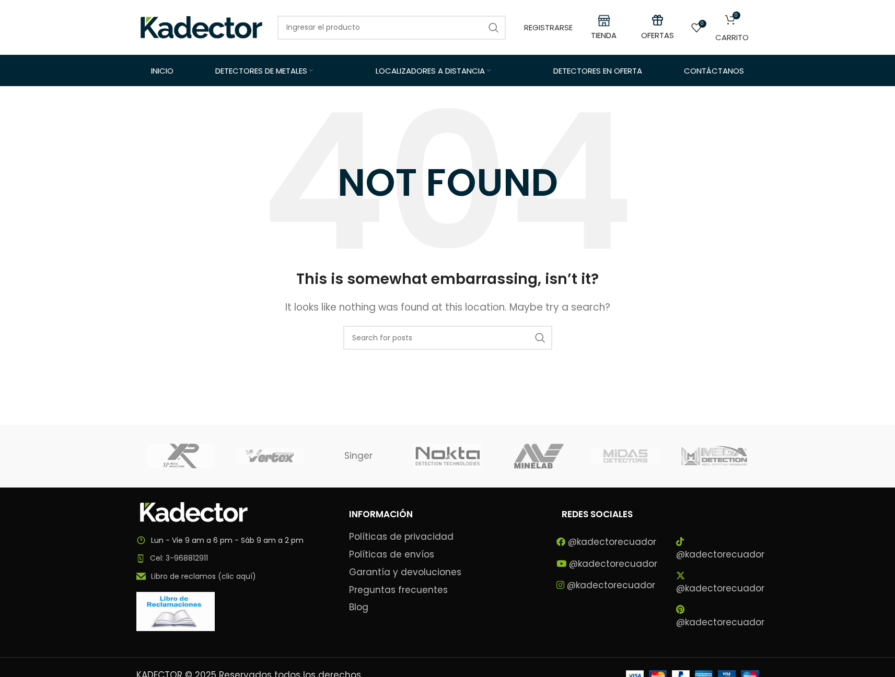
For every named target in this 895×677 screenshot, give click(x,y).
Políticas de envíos (391, 555)
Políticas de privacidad (401, 537)
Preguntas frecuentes (398, 590)
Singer (358, 455)
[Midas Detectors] (625, 456)
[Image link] (193, 511)
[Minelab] (536, 456)
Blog (358, 607)
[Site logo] (201, 26)
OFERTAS (657, 35)
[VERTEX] (269, 456)
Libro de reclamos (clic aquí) (203, 576)
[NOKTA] (447, 456)
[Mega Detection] (714, 456)
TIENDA (604, 35)
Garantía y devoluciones (405, 572)
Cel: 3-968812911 (179, 558)
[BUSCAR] (540, 338)
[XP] (180, 456)
